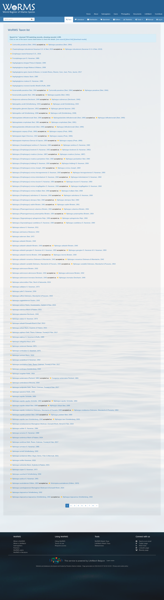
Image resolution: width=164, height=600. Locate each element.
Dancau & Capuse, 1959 (29, 140)
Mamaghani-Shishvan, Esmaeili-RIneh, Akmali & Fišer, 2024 (43, 424)
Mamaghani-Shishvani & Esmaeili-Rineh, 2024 (38, 488)
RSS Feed (142, 546)
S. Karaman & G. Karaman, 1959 (34, 250)
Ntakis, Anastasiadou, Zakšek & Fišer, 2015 (34, 305)
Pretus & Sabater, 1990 (29, 63)
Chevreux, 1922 (25, 136)
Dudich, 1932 (26, 300)
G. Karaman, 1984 (25, 428)
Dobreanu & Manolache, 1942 (33, 259)
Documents (137, 14)
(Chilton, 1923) (65, 483)
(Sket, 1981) (63, 122)
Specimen (106, 19)
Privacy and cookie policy (120, 566)
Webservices (99, 546)
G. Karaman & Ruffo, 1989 (28, 337)
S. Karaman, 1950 (36, 172)
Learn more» (111, 561)
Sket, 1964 (24, 90)
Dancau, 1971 (24, 346)
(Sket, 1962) (58, 95)
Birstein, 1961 (28, 204)
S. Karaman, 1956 (31, 163)
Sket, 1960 (33, 159)
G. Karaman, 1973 (25, 287)
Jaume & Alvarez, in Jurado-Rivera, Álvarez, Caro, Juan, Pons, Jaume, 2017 (47, 72)
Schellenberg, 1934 (26, 474)
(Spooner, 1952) (25, 108)
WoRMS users (18, 550)
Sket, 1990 (26, 118)
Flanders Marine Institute (73, 566)
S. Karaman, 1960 (31, 145)
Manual (150, 19)
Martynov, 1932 (25, 232)
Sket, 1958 (30, 191)
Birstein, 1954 (32, 209)
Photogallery (125, 14)
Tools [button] (139, 19)
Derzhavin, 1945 (26, 99)
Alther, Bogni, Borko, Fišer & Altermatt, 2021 (35, 456)
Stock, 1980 (25, 76)
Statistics (128, 19)
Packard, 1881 (65, 378)
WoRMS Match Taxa (102, 541)
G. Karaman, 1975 (26, 351)
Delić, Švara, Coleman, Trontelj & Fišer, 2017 (35, 332)
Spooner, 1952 (63, 108)
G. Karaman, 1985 (25, 58)
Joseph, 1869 (29, 168)
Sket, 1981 (25, 122)
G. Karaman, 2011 (25, 227)
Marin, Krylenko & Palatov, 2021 (29, 328)
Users (116, 14)
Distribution (93, 19)
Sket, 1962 (23, 95)
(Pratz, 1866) (24, 131)
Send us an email (145, 541)
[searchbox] (16, 19)
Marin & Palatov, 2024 (27, 437)
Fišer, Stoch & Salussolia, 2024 (31, 282)
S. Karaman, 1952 (31, 150)
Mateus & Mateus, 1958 (29, 67)
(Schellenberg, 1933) (26, 104)
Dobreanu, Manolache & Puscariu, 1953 (36, 264)
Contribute (158, 14)
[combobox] (16, 19)
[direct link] (69, 39)
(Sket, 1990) (69, 118)
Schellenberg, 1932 (27, 492)
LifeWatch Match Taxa (102, 543)
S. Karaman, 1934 (24, 291)
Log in (160, 19)
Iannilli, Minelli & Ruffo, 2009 (31, 86)
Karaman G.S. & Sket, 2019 (32, 49)
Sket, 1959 (25, 415)
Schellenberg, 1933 (66, 104)
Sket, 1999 (25, 405)
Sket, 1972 (23, 236)
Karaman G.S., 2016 (26, 54)
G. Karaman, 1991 (25, 479)
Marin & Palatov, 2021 (27, 309)
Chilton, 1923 (25, 483)
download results (80, 39)
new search (61, 39)
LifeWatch (148, 14)
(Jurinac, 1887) (30, 154)
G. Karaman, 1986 (27, 81)
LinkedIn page (144, 548)
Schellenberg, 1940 (26, 369)
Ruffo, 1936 (23, 392)
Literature (80, 19)
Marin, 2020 (23, 355)
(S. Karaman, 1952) (76, 150)
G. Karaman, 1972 (24, 469)
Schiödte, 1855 (24, 396)
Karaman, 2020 (24, 460)
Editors (117, 19)
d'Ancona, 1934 (25, 383)
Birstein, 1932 (25, 268)
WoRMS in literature (20, 552)
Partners (16, 548)
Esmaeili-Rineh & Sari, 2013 (28, 323)
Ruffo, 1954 (23, 373)
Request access (60, 546)
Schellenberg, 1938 (25, 113)
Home (88, 14)
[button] (11, 44)
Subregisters (105, 14)
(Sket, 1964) (24, 44)
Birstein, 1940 (24, 241)
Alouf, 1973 (23, 341)
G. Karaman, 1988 (25, 433)
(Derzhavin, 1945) (66, 99)
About (96, 14)
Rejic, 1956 (31, 218)
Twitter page (143, 543)
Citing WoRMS (60, 541)
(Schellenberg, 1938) (63, 113)
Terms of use (59, 543)
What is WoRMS (19, 541)
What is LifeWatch (19, 543)
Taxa (69, 19)
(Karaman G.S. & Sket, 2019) (83, 49)
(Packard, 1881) (26, 378)
